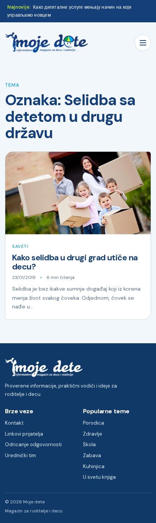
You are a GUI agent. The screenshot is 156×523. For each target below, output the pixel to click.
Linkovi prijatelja (24, 434)
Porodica (93, 423)
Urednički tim (20, 455)
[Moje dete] (46, 42)
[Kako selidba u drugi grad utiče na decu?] (78, 193)
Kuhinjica (94, 466)
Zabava (92, 455)
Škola (89, 444)
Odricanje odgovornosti (33, 444)
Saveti (20, 246)
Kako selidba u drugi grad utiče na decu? (75, 262)
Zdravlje (92, 434)
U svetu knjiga (99, 477)
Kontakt (14, 423)
